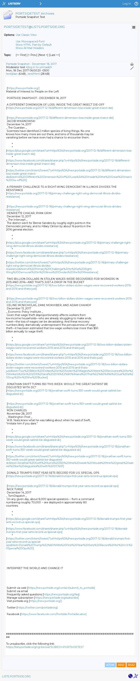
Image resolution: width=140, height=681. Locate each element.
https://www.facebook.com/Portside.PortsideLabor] (54, 614)
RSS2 (131, 665)
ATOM (110, 665)
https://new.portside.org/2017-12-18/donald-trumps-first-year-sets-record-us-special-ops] (62, 476)
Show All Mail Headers (30, 48)
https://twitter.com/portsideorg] (37, 607)
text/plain (12, 73)
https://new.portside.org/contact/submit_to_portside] (61, 588)
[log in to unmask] (38, 67)
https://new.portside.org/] (24, 88)
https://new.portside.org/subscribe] (57, 597)
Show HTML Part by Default (34, 44)
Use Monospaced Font (30, 41)
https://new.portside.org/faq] (62, 594)
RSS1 (121, 665)
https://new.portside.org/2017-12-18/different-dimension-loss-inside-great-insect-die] (60, 108)
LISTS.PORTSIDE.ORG (16, 676)
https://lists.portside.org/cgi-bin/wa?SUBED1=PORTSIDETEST (45, 647)
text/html (34, 73)
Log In (126, 3)
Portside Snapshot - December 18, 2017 (31, 64)
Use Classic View (26, 35)
